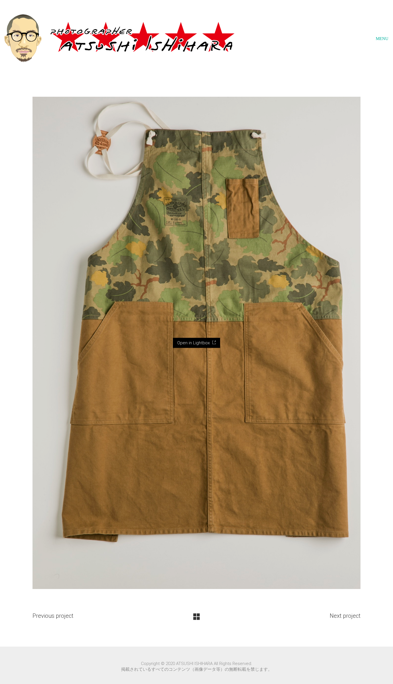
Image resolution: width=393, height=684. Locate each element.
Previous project (53, 615)
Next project (345, 615)
